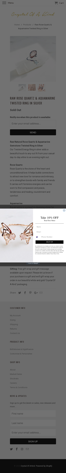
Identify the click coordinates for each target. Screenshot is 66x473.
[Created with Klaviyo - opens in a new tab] (33, 263)
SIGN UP (49, 242)
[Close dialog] (64, 210)
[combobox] (38, 237)
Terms (58, 253)
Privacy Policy (53, 253)
